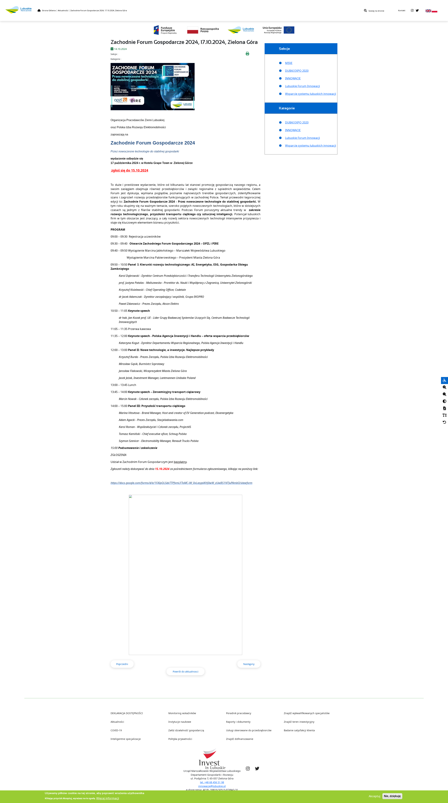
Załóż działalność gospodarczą (186, 730)
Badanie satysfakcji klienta (299, 730)
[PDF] (444, 408)
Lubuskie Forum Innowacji (302, 86)
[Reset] (444, 422)
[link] (124, 162)
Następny (248, 664)
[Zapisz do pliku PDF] (444, 408)
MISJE (288, 63)
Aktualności (63, 10)
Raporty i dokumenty (238, 721)
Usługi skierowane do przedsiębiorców (248, 730)
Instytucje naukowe (179, 721)
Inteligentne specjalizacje (126, 739)
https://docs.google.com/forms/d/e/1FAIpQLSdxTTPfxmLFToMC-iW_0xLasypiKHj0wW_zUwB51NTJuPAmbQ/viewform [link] (181, 483)
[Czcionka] (444, 415)
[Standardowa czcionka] (444, 415)
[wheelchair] (444, 380)
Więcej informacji (107, 798)
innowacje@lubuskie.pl (212, 786)
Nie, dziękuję (392, 796)
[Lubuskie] (21, 9)
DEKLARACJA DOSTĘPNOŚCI (127, 713)
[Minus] (444, 394)
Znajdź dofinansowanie (239, 739)
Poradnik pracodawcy (238, 713)
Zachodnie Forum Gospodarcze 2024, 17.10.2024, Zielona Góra (98, 10)
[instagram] (412, 10)
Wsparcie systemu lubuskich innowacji (310, 94)
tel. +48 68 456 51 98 (212, 782)
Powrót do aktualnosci (185, 671)
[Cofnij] (444, 422)
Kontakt (401, 10)
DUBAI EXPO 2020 (297, 71)
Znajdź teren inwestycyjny (299, 721)
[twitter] (417, 10)
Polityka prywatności (180, 739)
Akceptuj (374, 796)
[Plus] (444, 387)
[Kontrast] (444, 401)
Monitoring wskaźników (182, 713)
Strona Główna (49, 10)
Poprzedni (122, 664)
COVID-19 (116, 730)
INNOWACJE (293, 78)
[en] (428, 10)
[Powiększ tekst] (444, 387)
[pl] (434, 10)
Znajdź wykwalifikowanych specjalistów (307, 713)
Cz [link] (140, 399)
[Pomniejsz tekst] (444, 394)
